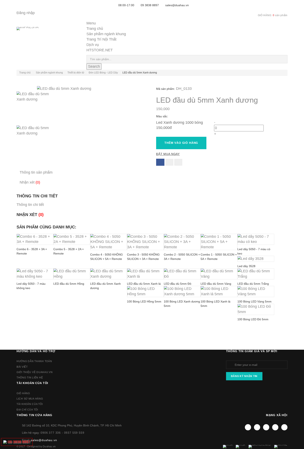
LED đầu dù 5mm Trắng (253, 283)
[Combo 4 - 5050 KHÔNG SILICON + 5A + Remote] (108, 242)
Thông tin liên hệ (30, 377)
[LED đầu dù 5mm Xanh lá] (145, 274)
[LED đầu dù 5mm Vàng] (219, 274)
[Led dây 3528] (255, 259)
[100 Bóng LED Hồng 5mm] (145, 291)
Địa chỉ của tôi (27, 409)
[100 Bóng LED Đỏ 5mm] (255, 309)
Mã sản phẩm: (165, 88)
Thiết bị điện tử (75, 72)
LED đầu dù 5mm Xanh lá (144, 283)
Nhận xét (30, 182)
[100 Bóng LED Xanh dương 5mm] (182, 291)
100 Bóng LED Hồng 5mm (144, 301)
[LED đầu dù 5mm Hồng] (71, 274)
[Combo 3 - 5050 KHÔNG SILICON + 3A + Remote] (145, 242)
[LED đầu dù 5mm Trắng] (255, 274)
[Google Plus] (275, 427)
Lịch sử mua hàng (30, 398)
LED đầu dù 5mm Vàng (216, 283)
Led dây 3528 (246, 266)
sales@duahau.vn (177, 5)
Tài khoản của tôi (32, 383)
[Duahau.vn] (33, 33)
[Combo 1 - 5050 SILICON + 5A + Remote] (219, 242)
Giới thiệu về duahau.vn (35, 372)
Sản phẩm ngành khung (106, 34)
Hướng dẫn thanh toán (34, 361)
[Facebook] (248, 427)
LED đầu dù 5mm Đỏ (177, 283)
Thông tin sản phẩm (36, 172)
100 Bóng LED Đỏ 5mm (252, 319)
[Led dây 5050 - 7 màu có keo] (255, 239)
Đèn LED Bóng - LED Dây (103, 72)
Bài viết (22, 366)
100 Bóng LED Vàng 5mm (254, 301)
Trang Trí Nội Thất (101, 39)
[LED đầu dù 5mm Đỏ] (182, 274)
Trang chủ (94, 28)
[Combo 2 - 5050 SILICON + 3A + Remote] (182, 242)
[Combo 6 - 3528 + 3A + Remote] (35, 239)
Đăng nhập (26, 13)
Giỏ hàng (23, 393)
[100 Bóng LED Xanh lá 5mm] (219, 291)
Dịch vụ (92, 45)
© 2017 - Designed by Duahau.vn (36, 446)
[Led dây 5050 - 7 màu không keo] (35, 274)
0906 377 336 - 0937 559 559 (62, 432)
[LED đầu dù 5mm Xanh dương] (82, 108)
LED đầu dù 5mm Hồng (68, 283)
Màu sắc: (162, 116)
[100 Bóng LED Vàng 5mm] (255, 291)
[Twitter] (257, 427)
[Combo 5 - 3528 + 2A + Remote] (71, 239)
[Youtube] (266, 427)
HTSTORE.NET (99, 50)
